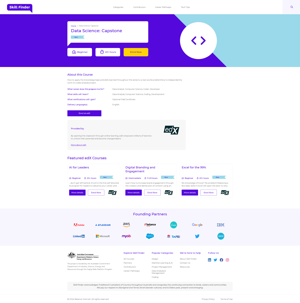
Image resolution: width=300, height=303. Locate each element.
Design (155, 259)
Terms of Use (226, 299)
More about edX (78, 145)
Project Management (162, 267)
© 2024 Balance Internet (79, 299)
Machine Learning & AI (162, 263)
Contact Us (185, 263)
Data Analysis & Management (159, 272)
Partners (128, 263)
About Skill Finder (188, 259)
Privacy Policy (208, 299)
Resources (185, 267)
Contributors (139, 7)
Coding (155, 277)
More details (77, 193)
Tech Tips (185, 7)
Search (292, 7)
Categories (118, 7)
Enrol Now (136, 52)
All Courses (129, 259)
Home (73, 26)
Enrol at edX (84, 113)
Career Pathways (163, 7)
